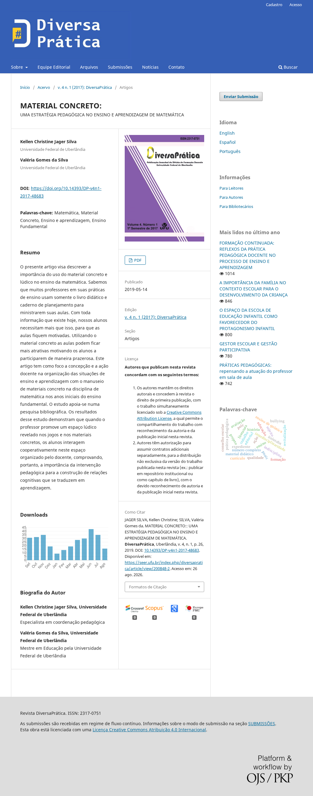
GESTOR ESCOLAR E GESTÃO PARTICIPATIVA (248, 347)
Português (230, 151)
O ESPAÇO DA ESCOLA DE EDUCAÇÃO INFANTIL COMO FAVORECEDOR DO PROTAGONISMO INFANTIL (248, 319)
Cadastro (274, 4)
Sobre (17, 67)
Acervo (44, 87)
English (227, 133)
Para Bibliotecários (236, 206)
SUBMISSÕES (261, 723)
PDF (137, 260)
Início (25, 87)
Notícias (150, 67)
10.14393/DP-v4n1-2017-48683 (171, 550)
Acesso (295, 4)
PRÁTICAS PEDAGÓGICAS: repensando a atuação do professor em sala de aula (256, 371)
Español (227, 142)
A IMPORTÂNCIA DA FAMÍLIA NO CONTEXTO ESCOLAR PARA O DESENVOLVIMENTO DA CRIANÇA (253, 289)
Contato (176, 67)
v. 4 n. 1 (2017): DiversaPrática (85, 87)
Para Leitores (231, 188)
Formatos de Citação (148, 587)
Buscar (290, 67)
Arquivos (89, 67)
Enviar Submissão (241, 96)
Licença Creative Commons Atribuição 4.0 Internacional (149, 729)
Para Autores (231, 197)
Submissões (120, 67)
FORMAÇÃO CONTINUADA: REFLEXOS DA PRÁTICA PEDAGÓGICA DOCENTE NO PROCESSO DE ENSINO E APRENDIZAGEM (247, 255)
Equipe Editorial (54, 67)
